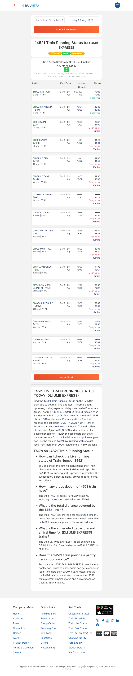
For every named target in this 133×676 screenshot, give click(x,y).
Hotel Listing (48, 647)
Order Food (66, 377)
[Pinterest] (97, 624)
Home (16, 613)
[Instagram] (112, 620)
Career (17, 632)
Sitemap (17, 652)
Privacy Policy (21, 642)
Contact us (19, 628)
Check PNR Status (78, 613)
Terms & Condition (23, 647)
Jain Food (46, 632)
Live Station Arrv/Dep (80, 632)
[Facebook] (103, 620)
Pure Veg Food (49, 628)
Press (16, 623)
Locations (46, 637)
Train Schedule (76, 618)
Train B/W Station (78, 628)
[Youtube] (107, 620)
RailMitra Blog (48, 613)
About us (18, 618)
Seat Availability (77, 637)
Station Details (76, 647)
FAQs (16, 637)
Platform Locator (77, 652)
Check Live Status (66, 29)
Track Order (47, 618)
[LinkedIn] (117, 620)
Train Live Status (77, 623)
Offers (44, 642)
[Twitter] (98, 620)
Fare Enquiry (75, 642)
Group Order (48, 623)
